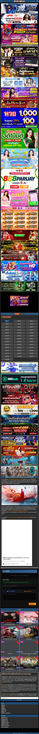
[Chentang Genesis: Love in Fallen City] (10, 632)
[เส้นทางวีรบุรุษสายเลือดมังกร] (10, 617)
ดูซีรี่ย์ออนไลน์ (14, 691)
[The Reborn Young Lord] (29, 662)
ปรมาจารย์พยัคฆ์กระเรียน (10, 669)
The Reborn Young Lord (29, 669)
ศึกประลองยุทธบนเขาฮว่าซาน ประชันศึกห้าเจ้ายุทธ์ (29, 654)
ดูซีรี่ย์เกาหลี (4, 711)
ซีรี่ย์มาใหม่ (3, 705)
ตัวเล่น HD (22, 313)
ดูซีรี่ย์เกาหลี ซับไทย (5, 724)
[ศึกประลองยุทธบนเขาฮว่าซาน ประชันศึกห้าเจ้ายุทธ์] (29, 646)
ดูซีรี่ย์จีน (3, 706)
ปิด (28, 296)
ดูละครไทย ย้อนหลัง (5, 727)
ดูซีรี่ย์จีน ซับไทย (4, 717)
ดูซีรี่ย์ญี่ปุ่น (3, 708)
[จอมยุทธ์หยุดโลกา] (29, 632)
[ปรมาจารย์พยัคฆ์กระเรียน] (10, 662)
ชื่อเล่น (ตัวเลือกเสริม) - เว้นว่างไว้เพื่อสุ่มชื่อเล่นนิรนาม (10, 585)
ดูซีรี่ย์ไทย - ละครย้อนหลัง (6, 713)
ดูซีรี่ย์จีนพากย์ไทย (14, 684)
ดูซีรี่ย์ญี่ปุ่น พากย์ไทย (5, 722)
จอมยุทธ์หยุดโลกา (29, 639)
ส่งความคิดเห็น (32, 603)
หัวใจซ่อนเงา (10, 653)
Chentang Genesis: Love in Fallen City (10, 639)
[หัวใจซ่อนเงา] (10, 646)
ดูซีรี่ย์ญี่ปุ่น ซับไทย (5, 720)
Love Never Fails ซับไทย (6, 316)
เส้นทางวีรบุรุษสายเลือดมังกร (10, 624)
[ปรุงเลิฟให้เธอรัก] (29, 617)
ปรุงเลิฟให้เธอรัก (29, 624)
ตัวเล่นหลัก (17, 313)
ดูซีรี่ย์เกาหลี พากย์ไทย (5, 725)
